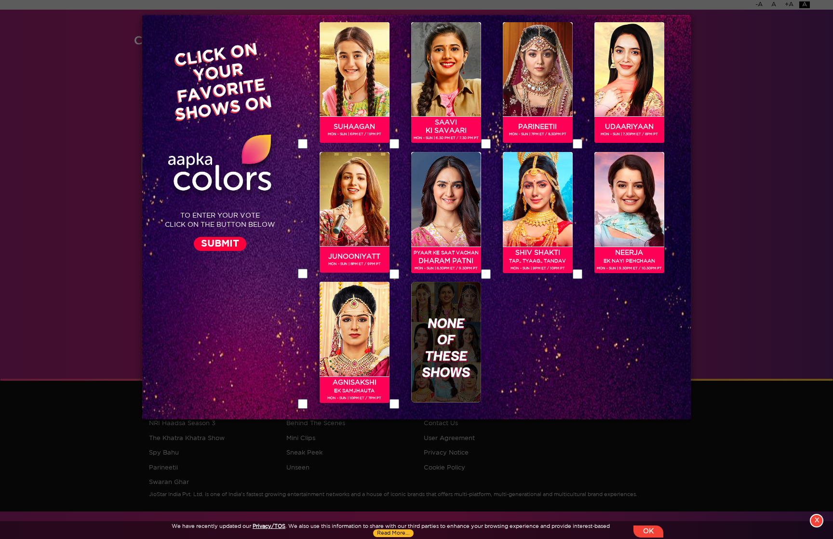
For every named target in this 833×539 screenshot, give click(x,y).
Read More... (393, 533)
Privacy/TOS (269, 526)
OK (648, 531)
